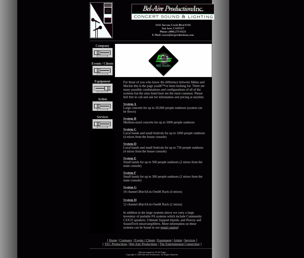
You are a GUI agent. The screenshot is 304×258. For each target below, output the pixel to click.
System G (129, 187)
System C (129, 129)
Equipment (164, 240)
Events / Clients (144, 240)
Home (113, 240)
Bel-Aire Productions (143, 244)
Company (125, 240)
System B (129, 118)
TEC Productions (115, 244)
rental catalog (169, 227)
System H (129, 200)
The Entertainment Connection (179, 244)
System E (129, 158)
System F (129, 173)
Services (189, 240)
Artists (178, 240)
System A (129, 104)
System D (129, 144)
